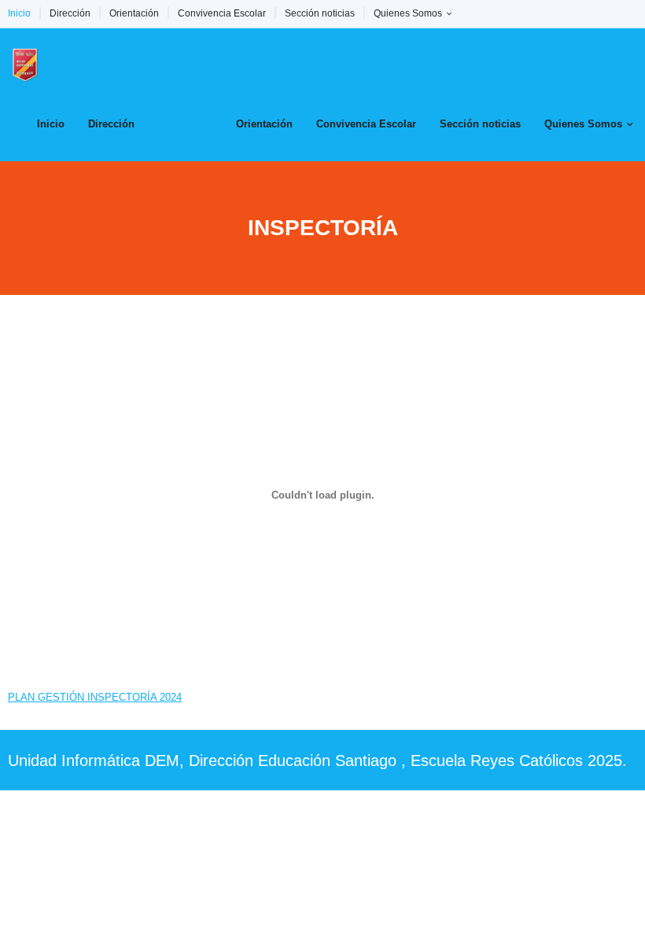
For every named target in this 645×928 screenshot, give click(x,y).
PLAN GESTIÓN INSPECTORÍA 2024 (95, 697)
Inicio (19, 13)
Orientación (134, 13)
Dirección (70, 13)
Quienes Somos (408, 13)
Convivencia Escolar (222, 13)
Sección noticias (320, 13)
